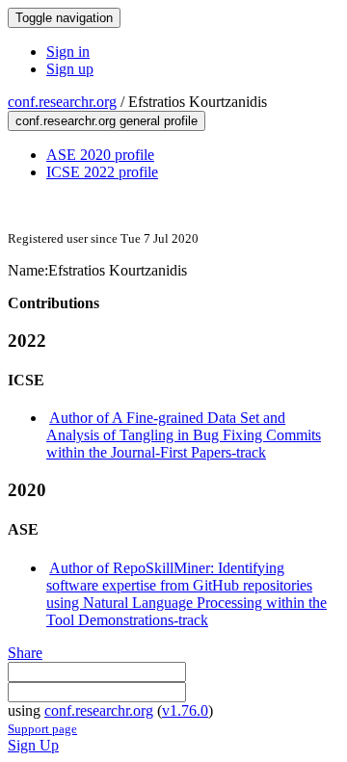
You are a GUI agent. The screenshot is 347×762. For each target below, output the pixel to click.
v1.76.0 (185, 710)
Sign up (69, 69)
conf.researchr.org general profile (106, 121)
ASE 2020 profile (100, 154)
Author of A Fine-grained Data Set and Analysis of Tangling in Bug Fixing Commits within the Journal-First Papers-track (183, 434)
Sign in (68, 51)
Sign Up (33, 745)
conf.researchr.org (62, 101)
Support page (42, 729)
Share (25, 652)
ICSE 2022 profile (102, 172)
